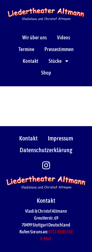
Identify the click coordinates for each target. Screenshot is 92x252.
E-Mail (46, 238)
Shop (46, 73)
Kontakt (30, 61)
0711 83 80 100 (61, 231)
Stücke (55, 61)
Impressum (60, 138)
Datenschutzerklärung (46, 150)
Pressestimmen (59, 49)
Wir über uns (34, 37)
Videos (63, 37)
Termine (26, 49)
